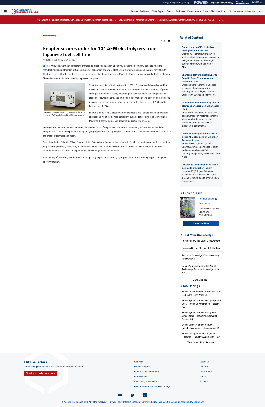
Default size (161, 41)
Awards (204, 366)
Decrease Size (159, 41)
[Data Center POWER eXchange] (242, 2)
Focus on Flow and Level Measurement (201, 240)
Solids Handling (126, 20)
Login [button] (259, 11)
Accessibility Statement (192, 402)
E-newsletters (194, 11)
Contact (204, 381)
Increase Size (164, 41)
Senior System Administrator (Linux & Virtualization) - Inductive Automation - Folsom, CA (200, 316)
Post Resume (207, 342)
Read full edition (207, 198)
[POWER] (201, 2)
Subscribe (238, 11)
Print (169, 41)
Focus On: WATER (205, 20)
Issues (134, 11)
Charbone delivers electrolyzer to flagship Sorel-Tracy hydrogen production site (199, 78)
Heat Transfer (109, 20)
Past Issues (206, 371)
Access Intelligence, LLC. (76, 402)
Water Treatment (93, 20)
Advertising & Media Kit (145, 381)
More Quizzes (200, 280)
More (221, 20)
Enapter (46, 66)
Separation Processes (72, 20)
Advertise (250, 11)
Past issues (205, 203)
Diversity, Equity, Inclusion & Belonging (160, 402)
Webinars (144, 11)
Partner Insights (142, 366)
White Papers (158, 11)
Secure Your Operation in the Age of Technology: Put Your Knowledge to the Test (200, 269)
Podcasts (180, 11)
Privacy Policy (116, 402)
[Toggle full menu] (5, 11)
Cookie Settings (132, 402)
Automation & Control (146, 20)
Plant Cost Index (219, 11)
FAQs (203, 376)
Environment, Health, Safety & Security (176, 20)
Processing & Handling (48, 20)
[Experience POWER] (222, 2)
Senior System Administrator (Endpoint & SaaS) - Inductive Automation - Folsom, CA (201, 303)
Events (170, 11)
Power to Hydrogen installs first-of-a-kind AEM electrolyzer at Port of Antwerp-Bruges (200, 137)
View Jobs (192, 342)
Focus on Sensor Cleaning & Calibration (201, 248)
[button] (230, 11)
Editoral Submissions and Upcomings (152, 386)
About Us (204, 361)
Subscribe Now (201, 223)
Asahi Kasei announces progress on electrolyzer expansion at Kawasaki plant (200, 106)
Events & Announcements (146, 371)
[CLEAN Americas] (257, 2)
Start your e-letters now (40, 373)
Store (205, 11)
